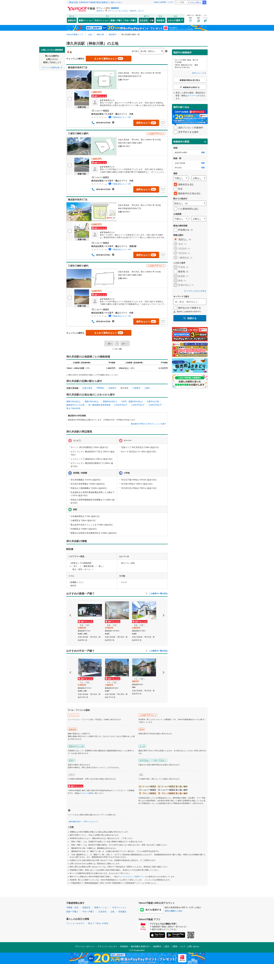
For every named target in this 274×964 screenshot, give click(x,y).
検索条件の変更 (181, 141)
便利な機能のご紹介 (174, 910)
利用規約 (124, 946)
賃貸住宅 (72, 20)
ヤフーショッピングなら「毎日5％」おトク (126, 10)
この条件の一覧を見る (158, 593)
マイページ (193, 95)
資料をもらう (145, 122)
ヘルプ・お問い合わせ (189, 946)
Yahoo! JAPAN (160, 2)
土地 (151, 20)
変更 (203, 152)
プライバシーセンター (107, 946)
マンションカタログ (75, 923)
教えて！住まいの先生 (98, 923)
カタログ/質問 (174, 20)
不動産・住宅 (72, 907)
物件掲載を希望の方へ (141, 946)
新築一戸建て (117, 20)
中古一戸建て (130, 20)
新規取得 (115, 8)
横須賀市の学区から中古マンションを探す (148, 423)
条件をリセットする (199, 73)
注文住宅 (144, 20)
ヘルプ (170, 2)
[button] (70, 605)
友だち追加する (153, 909)
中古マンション (102, 20)
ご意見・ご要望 (170, 946)
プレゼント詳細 (86, 793)
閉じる (123, 48)
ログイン (100, 10)
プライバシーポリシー (85, 946)
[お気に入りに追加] (163, 123)
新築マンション (86, 20)
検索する (192, 318)
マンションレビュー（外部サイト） (131, 876)
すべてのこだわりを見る (195, 290)
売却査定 (161, 20)
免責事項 (157, 946)
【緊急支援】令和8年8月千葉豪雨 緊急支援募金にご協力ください (95, 2)
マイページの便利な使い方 (52, 67)
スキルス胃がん (196, 2)
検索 (204, 2)
